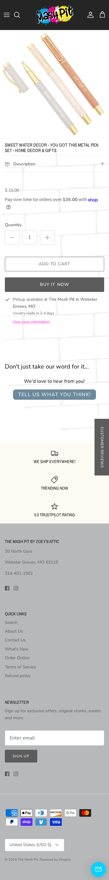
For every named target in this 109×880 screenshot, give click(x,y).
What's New (16, 649)
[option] (54, 84)
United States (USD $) (30, 845)
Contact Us (15, 640)
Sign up (21, 756)
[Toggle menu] (6, 15)
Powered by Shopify (55, 859)
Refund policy (18, 676)
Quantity (13, 225)
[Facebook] (7, 588)
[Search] (20, 15)
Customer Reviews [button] (102, 447)
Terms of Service (20, 667)
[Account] (89, 15)
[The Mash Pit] (54, 15)
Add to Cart (54, 264)
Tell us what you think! (54, 394)
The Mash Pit (28, 859)
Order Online (17, 658)
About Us (14, 631)
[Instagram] (16, 588)
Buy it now (54, 284)
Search (11, 622)
